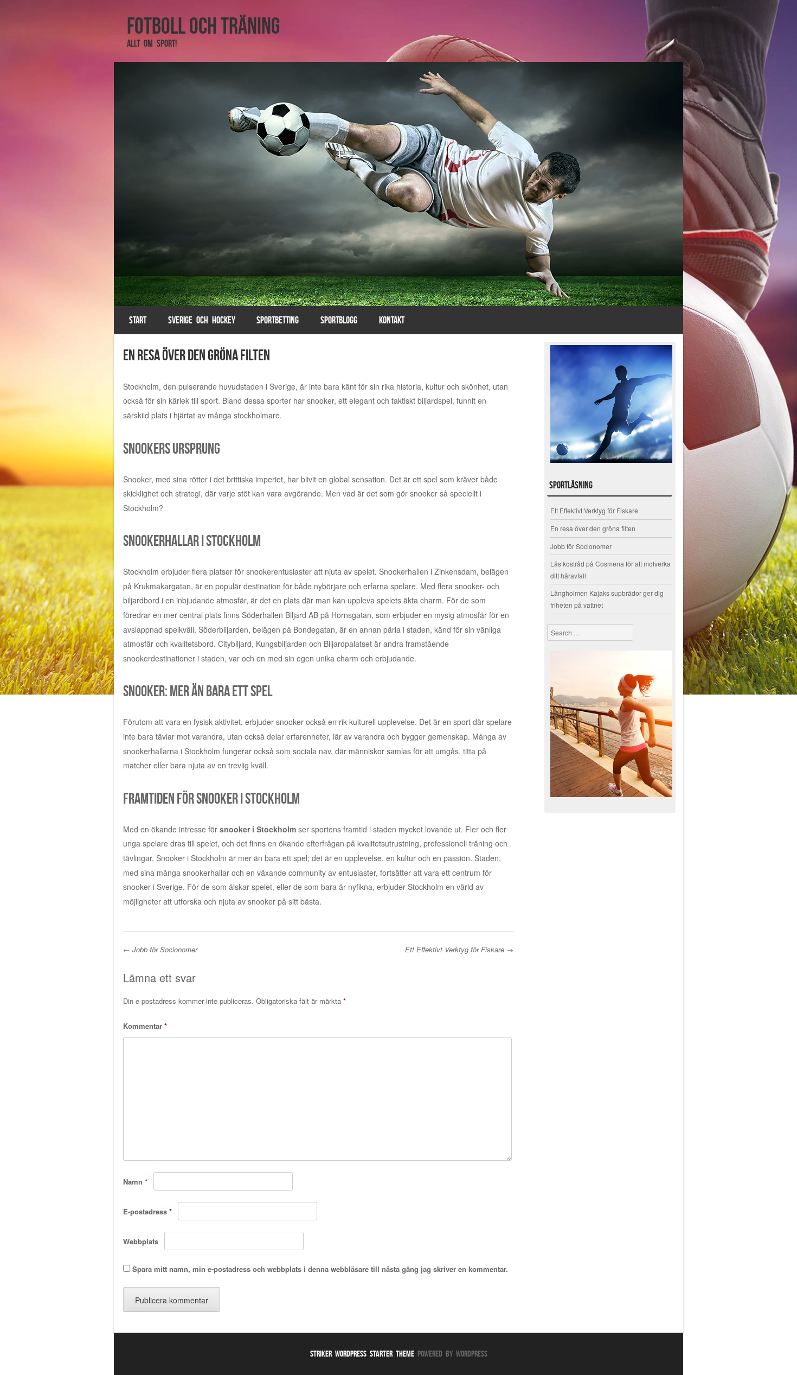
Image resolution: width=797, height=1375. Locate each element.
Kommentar (145, 1026)
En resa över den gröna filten (592, 528)
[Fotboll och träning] (398, 184)
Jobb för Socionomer (160, 949)
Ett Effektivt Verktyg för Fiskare (459, 949)
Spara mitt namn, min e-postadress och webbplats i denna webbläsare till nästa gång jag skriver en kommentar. (320, 1269)
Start (137, 320)
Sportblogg (338, 320)
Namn (135, 1181)
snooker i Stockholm (258, 829)
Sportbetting (277, 320)
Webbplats (140, 1241)
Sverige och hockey (201, 320)
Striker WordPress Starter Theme (362, 1353)
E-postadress (147, 1211)
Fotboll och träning (203, 25)
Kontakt (391, 320)
